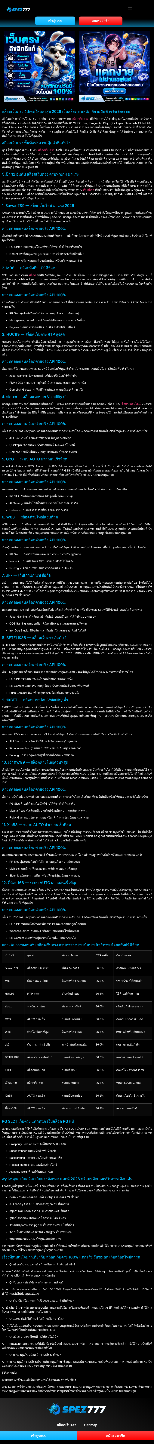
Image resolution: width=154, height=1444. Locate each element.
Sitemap (90, 1425)
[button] (130, 9)
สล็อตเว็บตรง (80, 118)
